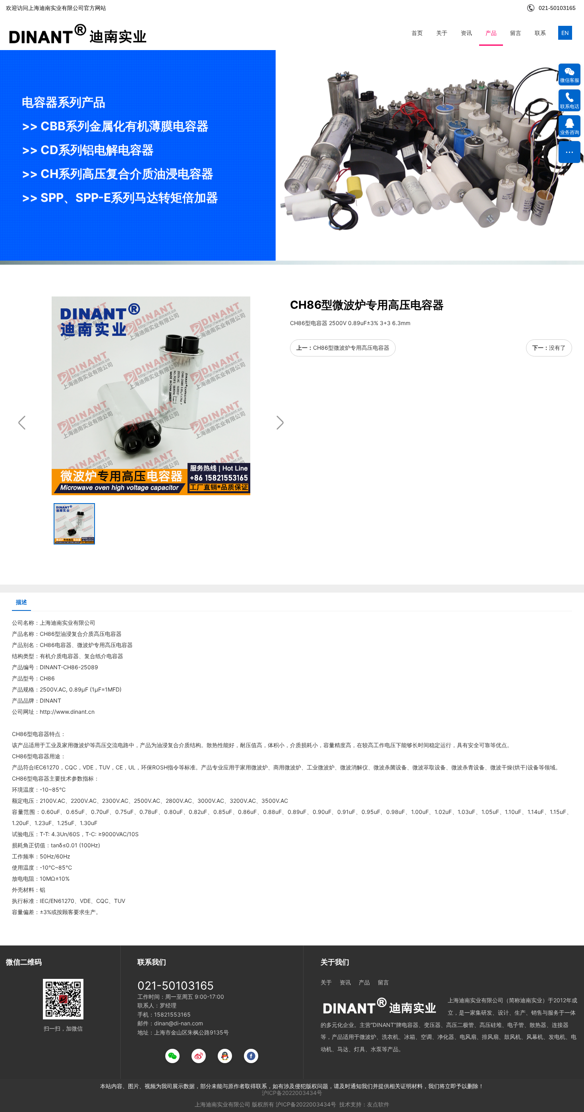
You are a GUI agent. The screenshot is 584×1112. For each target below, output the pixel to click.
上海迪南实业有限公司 (222, 1104)
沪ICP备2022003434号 (292, 1092)
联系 (540, 32)
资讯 (466, 32)
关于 (441, 32)
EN (565, 32)
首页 (417, 32)
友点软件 (378, 1104)
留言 (515, 32)
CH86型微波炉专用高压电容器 (351, 347)
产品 (491, 32)
